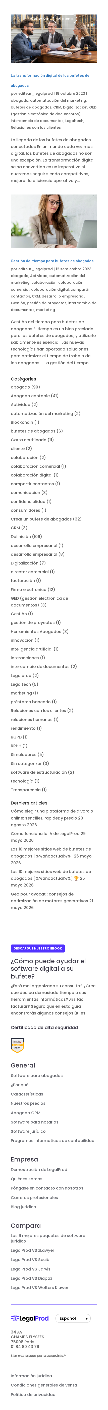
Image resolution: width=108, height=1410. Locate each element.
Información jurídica (31, 1376)
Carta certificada (28, 440)
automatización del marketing (58, 100)
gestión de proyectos (47, 303)
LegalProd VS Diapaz (31, 1278)
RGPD (16, 737)
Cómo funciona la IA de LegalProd (45, 833)
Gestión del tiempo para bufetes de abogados (52, 260)
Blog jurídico (23, 1207)
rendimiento (23, 728)
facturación (23, 581)
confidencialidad (28, 501)
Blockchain (22, 422)
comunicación (25, 493)
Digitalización (75, 107)
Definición (21, 537)
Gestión (18, 303)
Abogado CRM (25, 1113)
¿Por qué (19, 1085)
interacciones (25, 658)
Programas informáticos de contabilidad (52, 1141)
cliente (18, 449)
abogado (19, 100)
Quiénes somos (26, 1179)
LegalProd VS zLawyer (32, 1250)
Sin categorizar (26, 763)
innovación (22, 640)
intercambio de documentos (37, 120)
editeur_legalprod (35, 93)
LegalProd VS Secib (30, 1259)
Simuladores (23, 755)
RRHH (16, 746)
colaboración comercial (35, 466)
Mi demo (65, 18)
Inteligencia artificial (31, 649)
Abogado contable (30, 396)
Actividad (38, 275)
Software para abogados (37, 1075)
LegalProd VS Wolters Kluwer (39, 1287)
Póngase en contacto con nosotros (47, 1188)
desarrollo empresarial (63, 296)
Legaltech (74, 120)
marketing (45, 309)
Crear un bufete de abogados (41, 519)
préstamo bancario (31, 702)
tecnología (22, 781)
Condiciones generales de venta (44, 1385)
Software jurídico (28, 1131)
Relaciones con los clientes (36, 127)
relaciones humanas (31, 719)
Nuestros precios (28, 1103)
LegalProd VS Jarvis (30, 1269)
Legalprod (21, 675)
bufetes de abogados (31, 107)
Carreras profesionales (34, 1197)
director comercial (30, 572)
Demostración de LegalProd (39, 1169)
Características (27, 1094)
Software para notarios (35, 1122)
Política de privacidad (33, 1395)
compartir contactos (32, 484)
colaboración (44, 282)
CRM (57, 107)
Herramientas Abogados (36, 631)
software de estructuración (39, 772)
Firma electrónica (28, 589)
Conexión (39, 18)
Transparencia (26, 790)
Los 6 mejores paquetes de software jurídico (48, 1238)
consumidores (25, 510)
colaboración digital (50, 289)
